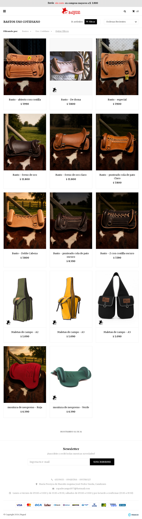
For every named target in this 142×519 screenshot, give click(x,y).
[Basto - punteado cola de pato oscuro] (71, 220)
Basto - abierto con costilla (25, 99)
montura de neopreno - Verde (71, 407)
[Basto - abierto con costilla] (24, 66)
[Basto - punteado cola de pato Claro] (117, 142)
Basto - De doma (71, 99)
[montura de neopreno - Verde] (71, 374)
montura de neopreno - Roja (24, 407)
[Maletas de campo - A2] (24, 299)
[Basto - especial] (117, 66)
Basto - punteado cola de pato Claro (117, 176)
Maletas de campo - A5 (117, 332)
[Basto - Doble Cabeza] (24, 220)
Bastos (25, 31)
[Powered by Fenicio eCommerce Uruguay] (133, 514)
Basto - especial (117, 99)
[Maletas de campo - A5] (117, 299)
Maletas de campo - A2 (24, 332)
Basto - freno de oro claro (71, 174)
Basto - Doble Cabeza (25, 253)
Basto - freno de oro (25, 174)
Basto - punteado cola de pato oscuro (71, 255)
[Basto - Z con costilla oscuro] (117, 220)
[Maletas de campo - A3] (71, 299)
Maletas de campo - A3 (71, 332)
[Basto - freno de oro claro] (71, 142)
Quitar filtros (62, 31)
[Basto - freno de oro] (24, 142)
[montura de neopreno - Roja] (24, 374)
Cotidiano (42, 31)
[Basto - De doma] (71, 66)
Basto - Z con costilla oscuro (117, 253)
